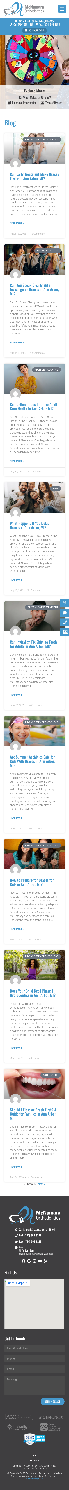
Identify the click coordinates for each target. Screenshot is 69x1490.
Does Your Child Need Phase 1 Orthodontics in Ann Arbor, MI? (33, 993)
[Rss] (45, 1261)
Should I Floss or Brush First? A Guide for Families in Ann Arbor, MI (33, 1114)
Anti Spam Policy (47, 1465)
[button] (62, 9)
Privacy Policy (30, 1465)
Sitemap (17, 1465)
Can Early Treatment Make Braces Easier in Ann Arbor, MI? (34, 176)
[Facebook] (23, 1261)
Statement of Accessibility (34, 1468)
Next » (41, 1184)
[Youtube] (40, 1261)
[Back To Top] (35, 1456)
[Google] (29, 1261)
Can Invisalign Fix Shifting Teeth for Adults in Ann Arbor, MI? (33, 644)
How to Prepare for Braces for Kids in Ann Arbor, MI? (32, 882)
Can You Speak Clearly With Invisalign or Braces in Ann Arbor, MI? (34, 289)
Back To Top (34, 1460)
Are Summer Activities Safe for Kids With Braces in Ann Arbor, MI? (32, 761)
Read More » (17, 223)
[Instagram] (34, 1261)
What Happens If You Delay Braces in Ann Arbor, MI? (29, 525)
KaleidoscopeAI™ (34, 1478)
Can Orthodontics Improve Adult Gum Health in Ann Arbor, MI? (33, 406)
